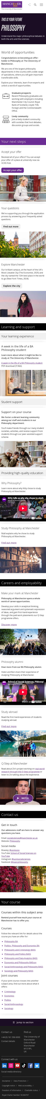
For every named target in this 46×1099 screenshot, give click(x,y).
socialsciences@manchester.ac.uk (22, 838)
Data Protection (20, 1081)
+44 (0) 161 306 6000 (10, 1037)
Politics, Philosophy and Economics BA (21, 945)
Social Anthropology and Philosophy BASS (23, 966)
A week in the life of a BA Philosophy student (21, 363)
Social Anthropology (13, 1004)
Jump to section (23, 1022)
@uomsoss (14, 850)
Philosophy (15, 841)
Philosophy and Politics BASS (17, 954)
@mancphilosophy (19, 862)
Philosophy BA (11, 941)
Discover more (9, 624)
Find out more (9, 227)
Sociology (8, 1008)
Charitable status (31, 1090)
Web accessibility (25, 1085)
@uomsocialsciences (21, 859)
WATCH (25, 798)
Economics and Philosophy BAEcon (20, 962)
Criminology (10, 991)
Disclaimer (6, 1081)
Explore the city (11, 285)
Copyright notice (8, 1085)
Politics (7, 1000)
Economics (9, 995)
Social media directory (11, 1071)
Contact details (8, 1041)
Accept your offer (12, 170)
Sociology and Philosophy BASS (18, 971)
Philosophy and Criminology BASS (20, 950)
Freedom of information (11, 1090)
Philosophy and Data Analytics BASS (20, 958)
